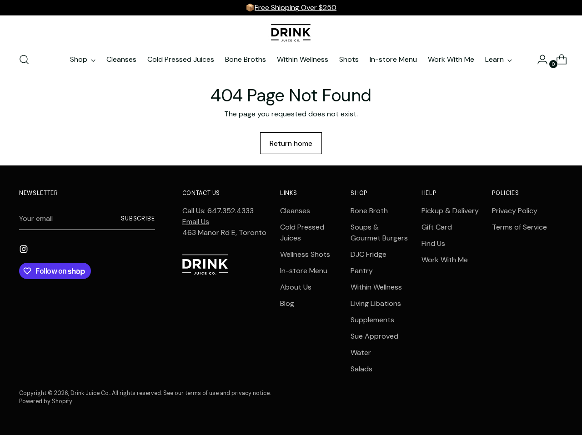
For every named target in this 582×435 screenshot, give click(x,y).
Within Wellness (376, 287)
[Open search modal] (24, 59)
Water (361, 352)
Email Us (195, 221)
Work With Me (444, 260)
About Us (295, 287)
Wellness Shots (305, 254)
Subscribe (138, 218)
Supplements (372, 320)
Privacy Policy (514, 210)
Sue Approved (374, 336)
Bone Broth (369, 210)
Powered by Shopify (45, 401)
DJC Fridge (368, 254)
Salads (361, 369)
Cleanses (295, 210)
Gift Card (436, 227)
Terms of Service (519, 227)
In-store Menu (303, 270)
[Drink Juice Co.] (291, 32)
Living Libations (376, 303)
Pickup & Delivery (450, 210)
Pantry (362, 270)
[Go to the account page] (539, 59)
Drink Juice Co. (90, 393)
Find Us (433, 243)
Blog (287, 303)
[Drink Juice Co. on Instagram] (24, 251)
